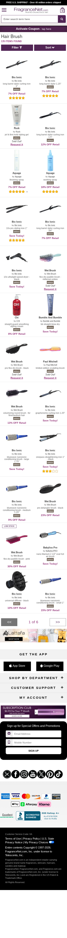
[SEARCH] (62, 19)
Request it (17, 144)
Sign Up (33, 750)
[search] (57, 10)
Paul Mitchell (51, 365)
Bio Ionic (18, 81)
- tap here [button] (33, 28)
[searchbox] (29, 19)
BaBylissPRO (52, 551)
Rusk (18, 132)
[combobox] (33, 19)
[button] (4, 10)
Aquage (18, 177)
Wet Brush (51, 274)
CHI (18, 321)
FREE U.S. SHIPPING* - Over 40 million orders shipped (33, 2)
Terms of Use (13, 838)
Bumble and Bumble (51, 321)
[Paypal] (46, 796)
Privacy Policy (31, 838)
